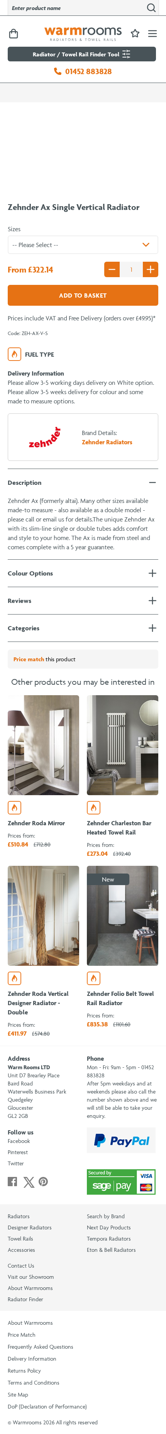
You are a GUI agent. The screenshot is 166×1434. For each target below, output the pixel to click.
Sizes (14, 229)
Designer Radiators (30, 1227)
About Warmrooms (30, 1288)
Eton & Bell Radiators (111, 1249)
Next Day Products (109, 1227)
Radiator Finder (25, 1299)
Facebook (19, 1141)
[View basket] (13, 34)
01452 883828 (88, 71)
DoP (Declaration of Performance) (47, 1406)
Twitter (16, 1163)
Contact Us (21, 1265)
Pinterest (18, 1152)
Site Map (18, 1394)
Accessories (21, 1249)
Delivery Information (32, 1358)
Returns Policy (24, 1370)
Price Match (22, 1334)
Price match (29, 659)
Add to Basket (83, 295)
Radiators (19, 1216)
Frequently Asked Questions (40, 1346)
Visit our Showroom (31, 1276)
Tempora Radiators (109, 1238)
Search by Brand (106, 1216)
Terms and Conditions (33, 1382)
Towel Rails (20, 1238)
